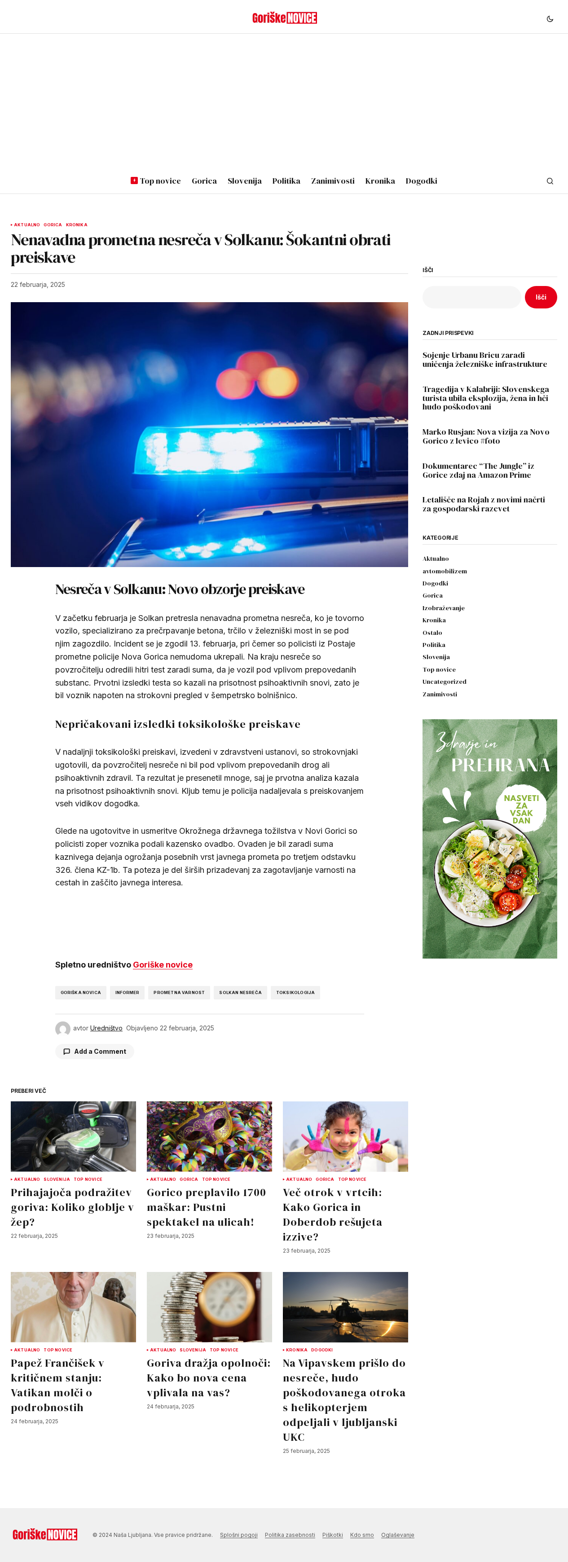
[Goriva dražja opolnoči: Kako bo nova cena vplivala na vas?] (209, 1307)
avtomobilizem (445, 571)
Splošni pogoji (239, 1534)
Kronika (77, 225)
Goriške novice (163, 964)
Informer (127, 992)
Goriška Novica (81, 992)
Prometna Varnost (179, 992)
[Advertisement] (284, 101)
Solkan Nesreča (240, 992)
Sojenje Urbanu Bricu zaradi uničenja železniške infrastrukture (485, 360)
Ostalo (432, 632)
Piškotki (332, 1534)
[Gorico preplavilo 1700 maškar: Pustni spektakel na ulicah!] (209, 1136)
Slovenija (57, 1179)
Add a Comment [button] (100, 1051)
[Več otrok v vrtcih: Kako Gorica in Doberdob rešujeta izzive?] (345, 1136)
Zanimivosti (440, 694)
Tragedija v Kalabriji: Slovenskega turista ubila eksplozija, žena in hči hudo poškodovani (486, 398)
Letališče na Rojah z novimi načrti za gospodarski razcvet (484, 504)
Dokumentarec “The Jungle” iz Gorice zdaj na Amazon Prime (478, 471)
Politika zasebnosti (290, 1534)
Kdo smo (362, 1534)
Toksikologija (295, 992)
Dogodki (322, 1350)
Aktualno (27, 225)
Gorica (53, 225)
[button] (550, 18)
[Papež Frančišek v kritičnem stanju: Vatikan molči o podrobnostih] (73, 1307)
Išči (428, 270)
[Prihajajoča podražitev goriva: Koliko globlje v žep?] (73, 1136)
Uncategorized (445, 681)
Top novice (88, 1179)
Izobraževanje (444, 608)
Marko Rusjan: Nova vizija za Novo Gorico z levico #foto (486, 436)
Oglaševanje (397, 1534)
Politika (434, 645)
